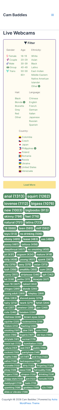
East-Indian (37, 71)
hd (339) (9, 279)
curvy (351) (11, 274)
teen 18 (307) (12, 283)
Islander (35, 82)
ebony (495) (12, 239)
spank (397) (45, 259)
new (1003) (13, 210)
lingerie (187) (27, 334)
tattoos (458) (30, 244)
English (33, 102)
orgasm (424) (25, 254)
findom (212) (11, 326)
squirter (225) (12, 321)
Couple (13, 59)
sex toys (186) (44, 334)
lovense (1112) (16, 203)
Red (17, 113)
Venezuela (27, 171)
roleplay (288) (36, 293)
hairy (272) (10, 302)
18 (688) (10, 228)
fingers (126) (11, 374)
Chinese (33, 98)
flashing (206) (29, 326)
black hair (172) (12, 343)
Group (13, 67)
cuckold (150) (11, 352)
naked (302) (30, 283)
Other (34, 86)
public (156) (39, 348)
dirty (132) (28, 365)
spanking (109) (12, 387)
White (34, 56)
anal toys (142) (40, 356)
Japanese (34, 117)
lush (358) (10, 269)
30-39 (24, 63)
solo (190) (41, 330)
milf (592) (43, 228)
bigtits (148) (10, 356)
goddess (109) (31, 387)
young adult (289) (14, 293)
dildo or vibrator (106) (16, 392)
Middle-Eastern (39, 74)
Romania (26, 156)
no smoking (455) (38, 249)
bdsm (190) (10, 334)
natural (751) (13, 222)
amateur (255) (25, 307)
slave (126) (25, 370)
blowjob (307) (41, 279)
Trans (12, 71)
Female (12, 56)
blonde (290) (30, 288)
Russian (33, 121)
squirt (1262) (38, 196)
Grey (17, 109)
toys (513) (10, 233)
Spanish (33, 124)
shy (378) (10, 264)
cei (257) (9, 307)
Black (34, 63)
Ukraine (25, 163)
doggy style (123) (13, 378)
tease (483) (30, 239)
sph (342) (48, 274)
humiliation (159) (33, 343)
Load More (29, 184)
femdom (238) (27, 312)
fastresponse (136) (30, 361)
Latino (34, 67)
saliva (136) (10, 361)
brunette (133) (12, 365)
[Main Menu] (52, 15)
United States (28, 167)
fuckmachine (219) (32, 321)
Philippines (27, 148)
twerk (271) (26, 302)
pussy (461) (11, 244)
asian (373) (41, 264)
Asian (34, 59)
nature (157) (10, 348)
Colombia (26, 137)
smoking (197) (12, 330)
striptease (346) (30, 274)
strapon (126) (28, 374)
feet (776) (32, 216)
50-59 (24, 71)
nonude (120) (46, 378)
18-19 (24, 56)
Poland (25, 152)
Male (11, 63)
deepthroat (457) (14, 249)
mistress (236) (12, 316)
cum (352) (46, 269)
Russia (25, 159)
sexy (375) (25, 264)
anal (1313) (14, 196)
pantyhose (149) (31, 352)
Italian (32, 113)
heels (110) (31, 383)
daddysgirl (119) (13, 383)
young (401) (27, 259)
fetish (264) (42, 302)
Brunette (19, 106)
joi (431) (9, 254)
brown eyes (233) (34, 316)
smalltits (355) (28, 269)
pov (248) (42, 307)
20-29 (24, 59)
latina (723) (33, 222)
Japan (24, 144)
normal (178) (29, 339)
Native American (40, 78)
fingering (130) (45, 365)
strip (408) (10, 259)
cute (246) (10, 312)
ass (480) (47, 239)
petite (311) (23, 279)
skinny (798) (13, 216)
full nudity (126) (42, 370)
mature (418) (44, 254)
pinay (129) (10, 370)
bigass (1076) (42, 203)
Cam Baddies (15, 15)
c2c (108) (47, 387)
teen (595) (26, 228)
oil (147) (24, 356)
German (33, 109)
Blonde (19, 102)
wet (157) (25, 348)
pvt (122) (31, 378)
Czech (25, 140)
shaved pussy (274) (31, 298)
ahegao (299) (12, 288)
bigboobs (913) (37, 210)
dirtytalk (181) (11, 339)
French (33, 106)
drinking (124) (46, 374)
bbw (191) (28, 330)
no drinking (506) (31, 233)
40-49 (24, 67)
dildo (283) (10, 298)
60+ (23, 74)
